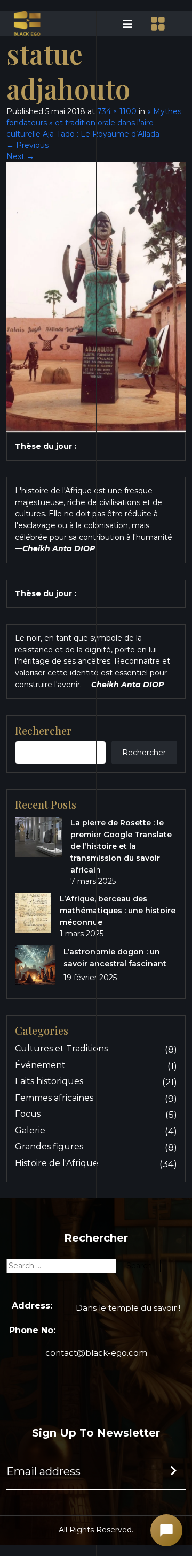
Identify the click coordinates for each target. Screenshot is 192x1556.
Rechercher (144, 752)
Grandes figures (49, 1146)
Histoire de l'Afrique (56, 1163)
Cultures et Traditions (61, 1048)
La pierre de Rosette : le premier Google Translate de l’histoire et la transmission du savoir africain (121, 846)
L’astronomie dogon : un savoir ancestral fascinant (114, 957)
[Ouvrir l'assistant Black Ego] (166, 1530)
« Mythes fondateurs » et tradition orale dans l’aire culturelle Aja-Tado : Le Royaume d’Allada (93, 123)
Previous (27, 145)
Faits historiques (49, 1081)
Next (20, 156)
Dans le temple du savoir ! (128, 1308)
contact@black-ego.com (96, 1353)
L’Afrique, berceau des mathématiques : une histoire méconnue (117, 910)
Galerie (30, 1130)
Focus (28, 1114)
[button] (117, 23)
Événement (40, 1065)
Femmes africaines (54, 1098)
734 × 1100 (117, 111)
